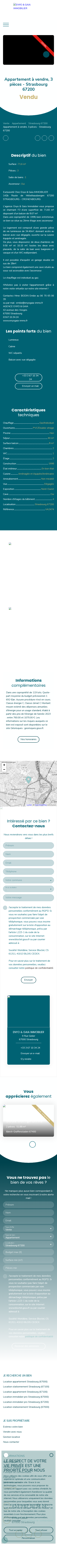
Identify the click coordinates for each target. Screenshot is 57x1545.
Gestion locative (11, 1437)
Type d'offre (9, 1227)
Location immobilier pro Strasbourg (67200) (26, 1402)
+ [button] (4, 765)
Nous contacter (11, 1442)
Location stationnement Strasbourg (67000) (26, 1407)
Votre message (13, 897)
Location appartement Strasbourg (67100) (25, 1391)
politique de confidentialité (39, 968)
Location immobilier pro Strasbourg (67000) (26, 1397)
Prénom (9, 845)
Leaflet (29, 805)
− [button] (4, 769)
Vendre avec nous (12, 1431)
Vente (6, 123)
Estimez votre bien (13, 1426)
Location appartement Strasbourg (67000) (25, 1381)
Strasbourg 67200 (38, 123)
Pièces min (11, 1268)
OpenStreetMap (41, 805)
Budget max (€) (13, 1252)
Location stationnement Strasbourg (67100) (26, 1386)
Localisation (9, 1243)
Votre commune (13, 880)
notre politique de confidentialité (37, 1520)
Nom (8, 854)
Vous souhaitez (11, 888)
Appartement (19, 123)
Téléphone (11, 871)
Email (8, 863)
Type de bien (10, 1235)
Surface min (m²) (14, 1260)
